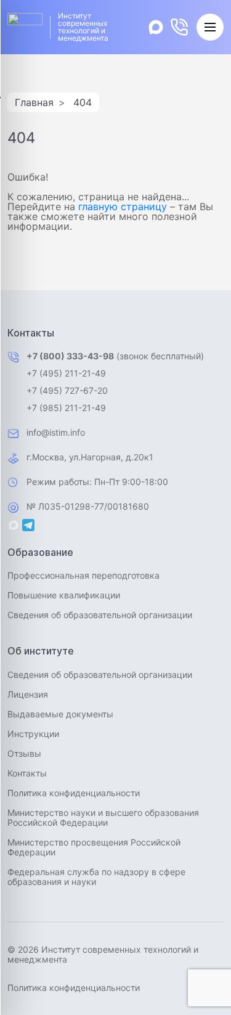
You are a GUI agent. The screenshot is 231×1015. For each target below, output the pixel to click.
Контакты (27, 773)
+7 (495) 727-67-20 (67, 390)
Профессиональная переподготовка (83, 575)
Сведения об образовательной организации (99, 614)
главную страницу (122, 206)
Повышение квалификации (63, 595)
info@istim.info (55, 432)
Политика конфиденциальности (73, 793)
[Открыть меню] (210, 27)
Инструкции (33, 733)
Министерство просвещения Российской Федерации (93, 847)
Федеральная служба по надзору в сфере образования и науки (96, 876)
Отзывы (24, 753)
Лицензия (27, 694)
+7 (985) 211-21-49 (66, 407)
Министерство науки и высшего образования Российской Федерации (103, 817)
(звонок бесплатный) (115, 356)
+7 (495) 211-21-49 (66, 373)
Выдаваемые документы (60, 714)
